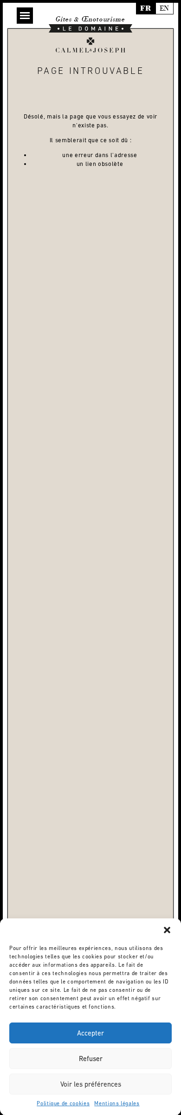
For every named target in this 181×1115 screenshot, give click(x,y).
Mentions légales (116, 1103)
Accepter (90, 1033)
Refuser (91, 1058)
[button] (167, 930)
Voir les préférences (90, 1084)
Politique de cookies (63, 1103)
